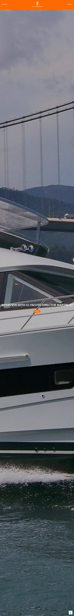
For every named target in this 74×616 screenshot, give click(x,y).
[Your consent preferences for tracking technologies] (70, 612)
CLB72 (37, 311)
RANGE (4, 4)
